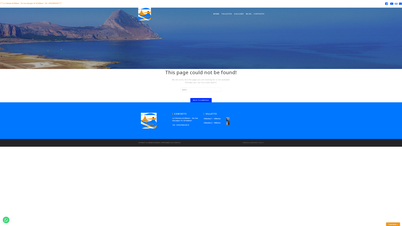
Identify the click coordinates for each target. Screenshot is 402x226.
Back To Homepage (201, 100)
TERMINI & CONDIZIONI (249, 143)
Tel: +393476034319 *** (53, 3)
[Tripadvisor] (396, 3)
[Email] (400, 3)
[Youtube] (392, 3)
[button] (6, 220)
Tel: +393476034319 (180, 125)
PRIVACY (261, 143)
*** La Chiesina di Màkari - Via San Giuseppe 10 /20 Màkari (21, 3)
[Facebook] (386, 3)
